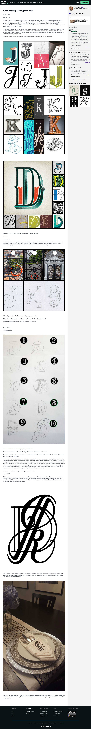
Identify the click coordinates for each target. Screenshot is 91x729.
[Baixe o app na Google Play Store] (73, 715)
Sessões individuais (57, 714)
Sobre (13, 711)
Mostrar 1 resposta (75, 48)
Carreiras (13, 713)
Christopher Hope (76, 52)
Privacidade (43, 722)
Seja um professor (43, 711)
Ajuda (38, 722)
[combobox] (32, 2)
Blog (12, 716)
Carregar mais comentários (79, 79)
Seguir (82, 7)
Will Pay (73, 29)
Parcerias (27, 713)
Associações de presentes (58, 711)
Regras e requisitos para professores (44, 715)
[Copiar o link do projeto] (73, 13)
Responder (87, 47)
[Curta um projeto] (70, 13)
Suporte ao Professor (44, 713)
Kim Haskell (77, 7)
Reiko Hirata (74, 67)
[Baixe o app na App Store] (73, 712)
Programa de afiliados (30, 711)
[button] (14, 2)
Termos (48, 722)
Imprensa (13, 714)
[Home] (4, 2)
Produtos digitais (57, 713)
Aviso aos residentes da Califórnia (46, 724)
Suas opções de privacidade (56, 722)
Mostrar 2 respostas (75, 76)
